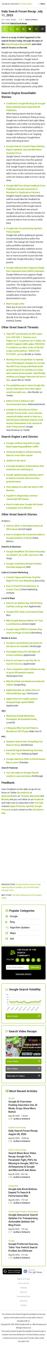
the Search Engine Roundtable (25, 1314)
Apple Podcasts (17, 806)
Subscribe (35, 967)
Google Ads (13, 1186)
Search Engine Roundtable (18, 44)
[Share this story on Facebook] (4, 29)
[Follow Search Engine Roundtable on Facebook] (17, 960)
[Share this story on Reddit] (17, 29)
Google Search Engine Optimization (23, 1211)
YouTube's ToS (23, 1341)
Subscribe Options (23, 974)
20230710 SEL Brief (16, 460)
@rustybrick (23, 792)
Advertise (23, 1301)
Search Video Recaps (17, 1150)
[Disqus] (23, 849)
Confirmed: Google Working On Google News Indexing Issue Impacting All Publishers (25, 107)
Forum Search (23, 1283)
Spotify (30, 806)
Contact (23, 1305)
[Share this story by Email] (36, 29)
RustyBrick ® (24, 1324)
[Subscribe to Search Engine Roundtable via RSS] (38, 960)
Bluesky (5, 799)
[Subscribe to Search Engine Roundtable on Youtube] (33, 960)
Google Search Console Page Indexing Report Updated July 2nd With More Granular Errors (25, 149)
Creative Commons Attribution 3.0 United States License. (23, 1335)
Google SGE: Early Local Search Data (24, 612)
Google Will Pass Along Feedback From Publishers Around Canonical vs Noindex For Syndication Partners (25, 189)
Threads (24, 796)
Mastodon (35, 796)
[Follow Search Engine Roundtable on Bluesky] (28, 960)
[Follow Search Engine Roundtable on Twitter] (23, 960)
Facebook (39, 799)
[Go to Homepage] (17, 4)
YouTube (39, 802)
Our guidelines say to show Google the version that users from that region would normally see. (25, 388)
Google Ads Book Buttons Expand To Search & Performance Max (22, 1192)
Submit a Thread (23, 1279)
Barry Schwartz (32, 20)
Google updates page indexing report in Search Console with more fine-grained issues (24, 478)
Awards (24, 1288)
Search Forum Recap (18, 23)
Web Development (39, 1324)
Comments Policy (23, 1296)
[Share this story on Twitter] (11, 29)
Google (11, 1098)
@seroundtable (9, 796)
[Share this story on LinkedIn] (23, 29)
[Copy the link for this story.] (42, 29)
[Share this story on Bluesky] (30, 29)
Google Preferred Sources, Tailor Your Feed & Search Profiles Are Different (23, 1247)
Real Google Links (15, 303)
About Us (23, 1292)
